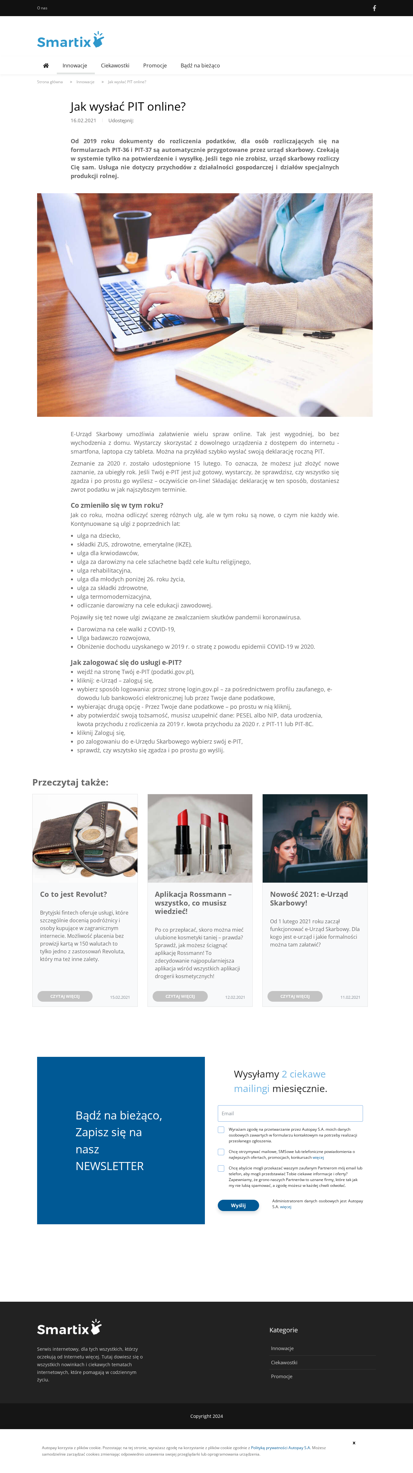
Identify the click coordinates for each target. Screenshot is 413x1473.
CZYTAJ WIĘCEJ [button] (65, 996)
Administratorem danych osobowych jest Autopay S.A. (317, 1203)
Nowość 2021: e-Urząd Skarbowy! (309, 898)
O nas (42, 8)
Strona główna (50, 82)
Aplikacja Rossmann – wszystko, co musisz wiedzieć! (193, 902)
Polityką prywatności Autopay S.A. (281, 1447)
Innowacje (75, 65)
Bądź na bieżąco (200, 65)
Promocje (155, 65)
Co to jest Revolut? (73, 894)
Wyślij (238, 1205)
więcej (318, 1157)
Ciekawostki (115, 65)
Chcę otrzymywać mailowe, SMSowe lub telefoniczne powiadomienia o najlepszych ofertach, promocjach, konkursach (292, 1154)
